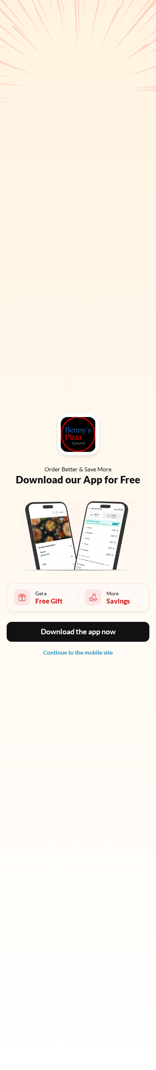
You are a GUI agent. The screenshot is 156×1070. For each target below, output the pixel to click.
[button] (78, 632)
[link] (78, 652)
